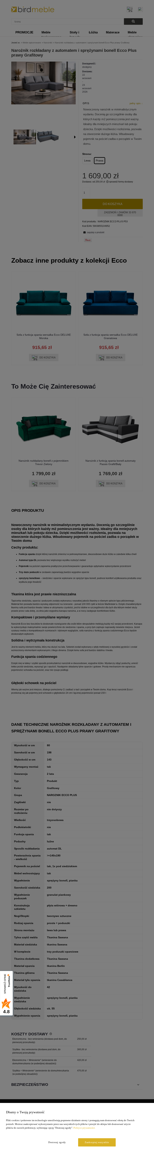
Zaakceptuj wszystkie (97, 1142)
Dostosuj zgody (57, 1142)
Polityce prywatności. (84, 1127)
